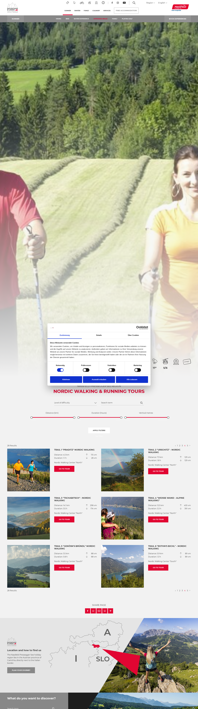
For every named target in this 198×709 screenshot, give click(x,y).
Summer (69, 10)
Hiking (58, 19)
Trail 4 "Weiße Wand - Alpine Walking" (166, 499)
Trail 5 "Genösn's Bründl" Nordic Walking (74, 547)
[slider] (31, 417)
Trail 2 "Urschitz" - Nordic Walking (164, 451)
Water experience (81, 19)
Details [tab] (99, 335)
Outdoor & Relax (100, 19)
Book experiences (177, 19)
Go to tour (64, 469)
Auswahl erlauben (99, 380)
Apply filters (99, 430)
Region (149, 3)
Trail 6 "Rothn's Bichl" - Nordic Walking (167, 547)
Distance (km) (52, 413)
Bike (67, 19)
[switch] (86, 370)
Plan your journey (21, 670)
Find (126, 11)
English (162, 3)
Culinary (96, 10)
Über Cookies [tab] (133, 335)
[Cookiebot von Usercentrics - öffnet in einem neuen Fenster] (138, 327)
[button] (87, 610)
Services (107, 10)
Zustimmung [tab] (65, 335)
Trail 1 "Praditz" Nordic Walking (74, 450)
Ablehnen (66, 380)
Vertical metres (146, 413)
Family (114, 19)
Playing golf (127, 19)
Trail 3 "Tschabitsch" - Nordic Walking (72, 499)
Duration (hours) (99, 413)
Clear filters (99, 436)
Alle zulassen (132, 380)
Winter (77, 10)
